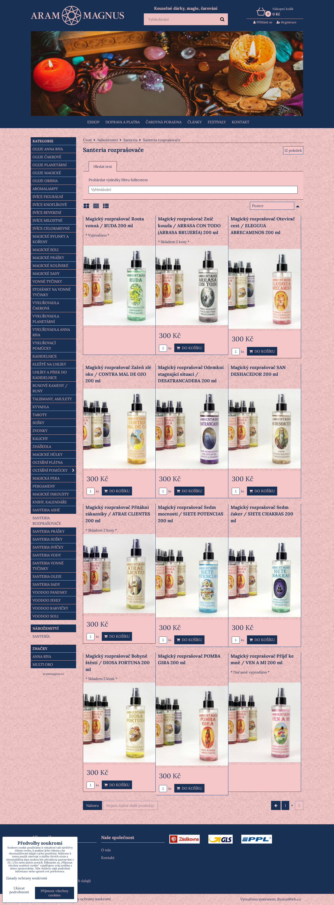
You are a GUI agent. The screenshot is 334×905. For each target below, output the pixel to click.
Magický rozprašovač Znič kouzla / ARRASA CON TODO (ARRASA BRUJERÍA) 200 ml (189, 225)
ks (169, 348)
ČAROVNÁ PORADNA (164, 122)
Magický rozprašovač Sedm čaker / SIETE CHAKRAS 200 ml (262, 513)
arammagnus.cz (53, 674)
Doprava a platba (122, 122)
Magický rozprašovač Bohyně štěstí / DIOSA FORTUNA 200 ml (117, 662)
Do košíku (191, 348)
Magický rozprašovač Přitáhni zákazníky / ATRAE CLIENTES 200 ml (117, 513)
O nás (106, 850)
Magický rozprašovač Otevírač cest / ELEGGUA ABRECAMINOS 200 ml (263, 225)
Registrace (288, 22)
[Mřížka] (86, 208)
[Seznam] (96, 208)
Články (194, 122)
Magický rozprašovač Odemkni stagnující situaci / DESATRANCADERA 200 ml (191, 373)
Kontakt (240, 122)
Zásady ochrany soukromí (89, 899)
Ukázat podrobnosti (19, 890)
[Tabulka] (105, 208)
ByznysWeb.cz (289, 899)
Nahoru (92, 805)
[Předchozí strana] (276, 805)
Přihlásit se (264, 22)
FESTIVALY (217, 122)
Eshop (93, 122)
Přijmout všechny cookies (54, 893)
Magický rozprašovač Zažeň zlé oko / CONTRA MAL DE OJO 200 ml (118, 373)
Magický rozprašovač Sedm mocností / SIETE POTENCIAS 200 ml (190, 513)
